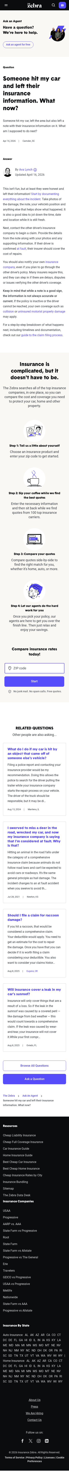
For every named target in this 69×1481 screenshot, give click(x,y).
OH (39, 1350)
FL (15, 1340)
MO (41, 1345)
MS (35, 1345)
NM (16, 1350)
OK (45, 1350)
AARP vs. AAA (12, 1224)
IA (43, 1340)
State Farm (10, 1244)
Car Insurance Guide (16, 1148)
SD (10, 1355)
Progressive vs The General (20, 1257)
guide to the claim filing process (41, 335)
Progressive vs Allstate (17, 1310)
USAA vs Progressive (16, 1284)
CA (48, 1335)
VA (37, 1355)
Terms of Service (14, 1457)
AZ (37, 1335)
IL (34, 1340)
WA (43, 1355)
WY (60, 1355)
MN (28, 1345)
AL (26, 1335)
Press (34, 1406)
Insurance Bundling (15, 1182)
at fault (21, 248)
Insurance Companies (18, 1201)
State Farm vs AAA (15, 1304)
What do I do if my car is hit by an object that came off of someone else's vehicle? (32, 754)
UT (27, 1355)
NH (5, 1350)
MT (47, 1345)
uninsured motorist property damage (41, 311)
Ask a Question (35, 1079)
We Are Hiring (34, 1413)
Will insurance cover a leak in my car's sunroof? (34, 992)
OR (51, 1350)
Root (6, 1237)
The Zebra (9, 1095)
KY (53, 1340)
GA (21, 1340)
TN (16, 1355)
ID (30, 1340)
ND (34, 1350)
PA (56, 1350)
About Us (34, 1400)
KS (48, 1340)
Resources (10, 1126)
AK (32, 1335)
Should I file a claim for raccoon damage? (33, 918)
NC (28, 1350)
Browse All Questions (34, 1065)
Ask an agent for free (18, 44)
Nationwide (10, 1297)
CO (54, 1335)
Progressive (10, 1217)
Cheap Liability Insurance (19, 1135)
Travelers (9, 1270)
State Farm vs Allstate (17, 1250)
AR (43, 1335)
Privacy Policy (34, 1457)
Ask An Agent (30, 1095)
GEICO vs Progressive (17, 1277)
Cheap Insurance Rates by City (22, 1175)
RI (60, 1350)
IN (39, 1340)
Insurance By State (16, 1325)
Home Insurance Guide (17, 1155)
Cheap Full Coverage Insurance (23, 1142)
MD (11, 1345)
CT (59, 1335)
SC (5, 1355)
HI (25, 1340)
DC (5, 1340)
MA (17, 1345)
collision (8, 311)
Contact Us (34, 1420)
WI (54, 1355)
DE (10, 1340)
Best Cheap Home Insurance (21, 1168)
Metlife (7, 1290)
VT (32, 1355)
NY (22, 1350)
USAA (6, 1210)
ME (5, 1345)
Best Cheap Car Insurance (19, 1162)
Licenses (49, 1457)
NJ (10, 1350)
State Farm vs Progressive (20, 1230)
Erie (5, 1264)
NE (53, 1345)
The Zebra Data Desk (16, 1195)
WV (49, 1355)
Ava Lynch (26, 169)
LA (59, 1340)
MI (23, 1345)
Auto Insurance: (13, 1335)
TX (21, 1355)
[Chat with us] (62, 5)
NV (59, 1345)
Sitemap (8, 1188)
